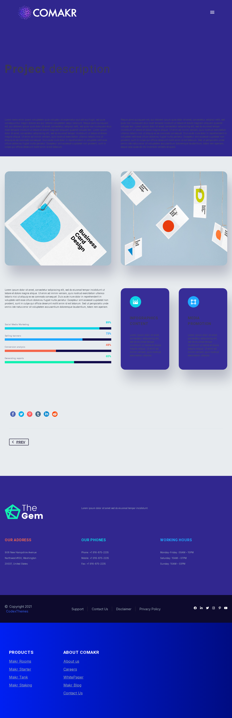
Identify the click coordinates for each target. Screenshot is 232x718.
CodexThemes (17, 611)
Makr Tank (18, 677)
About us (71, 661)
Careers (70, 669)
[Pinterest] (29, 414)
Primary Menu (212, 12)
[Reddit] (55, 414)
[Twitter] (21, 414)
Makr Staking (20, 685)
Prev (20, 442)
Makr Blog (72, 685)
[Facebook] (13, 414)
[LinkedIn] (46, 414)
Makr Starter (20, 669)
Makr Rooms (20, 661)
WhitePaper (73, 677)
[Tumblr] (38, 414)
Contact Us (73, 693)
